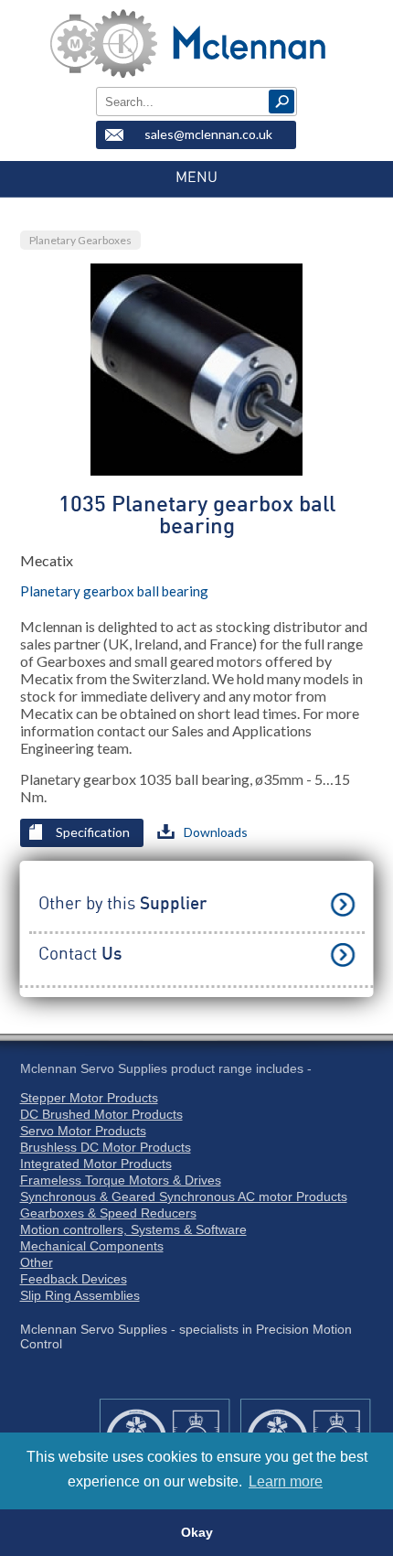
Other (36, 1262)
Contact (80, 954)
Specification (93, 832)
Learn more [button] (286, 1481)
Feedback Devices (73, 1279)
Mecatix (46, 560)
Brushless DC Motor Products (105, 1147)
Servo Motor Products (83, 1130)
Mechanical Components (92, 1246)
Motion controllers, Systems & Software (133, 1229)
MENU (196, 177)
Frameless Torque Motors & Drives (120, 1180)
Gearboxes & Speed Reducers (108, 1213)
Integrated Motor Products (96, 1163)
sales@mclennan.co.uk (208, 134)
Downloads (216, 832)
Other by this (122, 904)
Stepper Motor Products (89, 1097)
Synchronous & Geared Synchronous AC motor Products (183, 1196)
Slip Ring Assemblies (80, 1295)
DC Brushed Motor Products (101, 1114)
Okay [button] (197, 1532)
